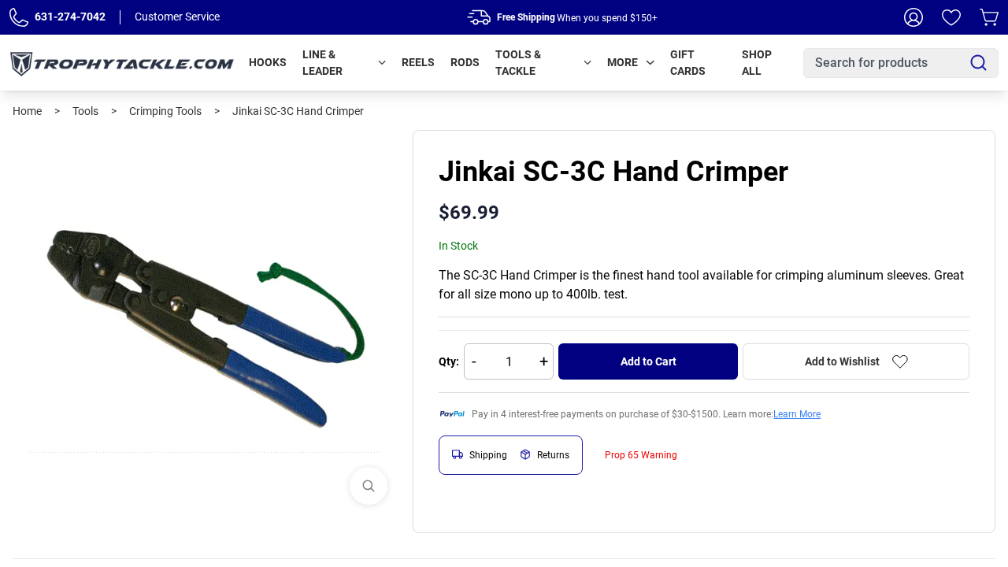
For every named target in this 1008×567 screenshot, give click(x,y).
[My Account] (913, 17)
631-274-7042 (70, 16)
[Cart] (989, 17)
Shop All (757, 62)
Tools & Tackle (518, 62)
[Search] (978, 62)
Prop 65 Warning (641, 455)
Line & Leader (322, 62)
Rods (465, 62)
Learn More (797, 414)
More (622, 62)
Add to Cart (648, 361)
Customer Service (177, 16)
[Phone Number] (18, 17)
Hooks (268, 62)
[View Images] (368, 486)
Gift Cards (688, 62)
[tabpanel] (206, 323)
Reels (418, 62)
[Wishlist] (951, 17)
